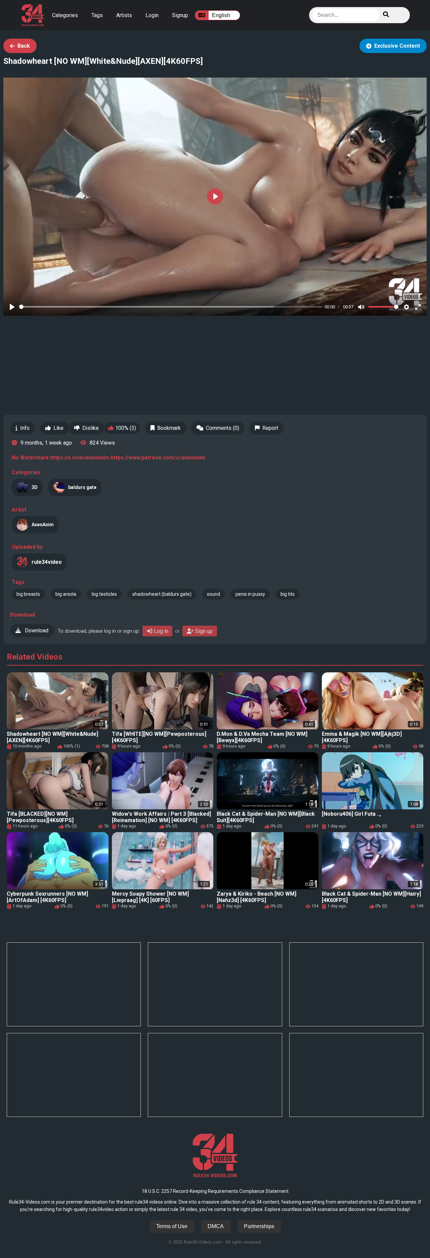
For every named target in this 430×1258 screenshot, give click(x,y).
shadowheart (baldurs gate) (161, 594)
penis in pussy (250, 594)
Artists (124, 15)
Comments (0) (222, 428)
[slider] (170, 307)
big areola (65, 594)
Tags (97, 15)
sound (213, 594)
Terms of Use (171, 1226)
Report (270, 428)
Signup (180, 15)
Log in (161, 631)
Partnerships (259, 1226)
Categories (65, 15)
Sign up (204, 631)
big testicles (104, 594)
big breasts (28, 594)
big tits (288, 594)
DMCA (216, 1226)
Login (152, 15)
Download (36, 630)
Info (25, 428)
